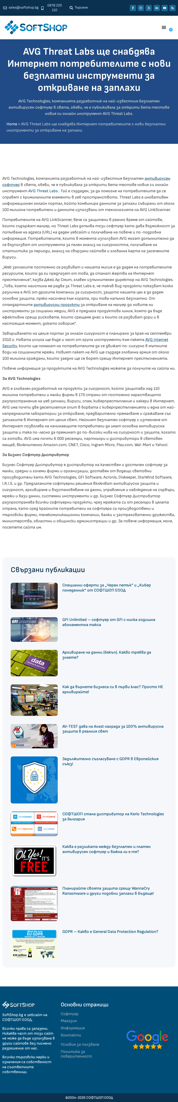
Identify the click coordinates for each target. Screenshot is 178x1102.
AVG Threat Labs (43, 191)
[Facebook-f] (133, 8)
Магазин (69, 1020)
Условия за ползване (80, 1044)
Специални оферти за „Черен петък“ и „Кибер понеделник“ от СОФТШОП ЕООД (106, 588)
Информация (73, 1028)
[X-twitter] (149, 8)
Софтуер (70, 1013)
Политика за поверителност (76, 1054)
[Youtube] (165, 8)
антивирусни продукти (57, 304)
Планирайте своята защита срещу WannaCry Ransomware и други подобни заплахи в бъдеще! (108, 891)
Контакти (71, 1035)
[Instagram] (141, 8)
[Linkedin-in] (157, 8)
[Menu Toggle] (164, 27)
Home (11, 124)
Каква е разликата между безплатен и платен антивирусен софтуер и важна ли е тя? (106, 849)
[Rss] (172, 8)
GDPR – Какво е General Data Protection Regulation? (110, 931)
